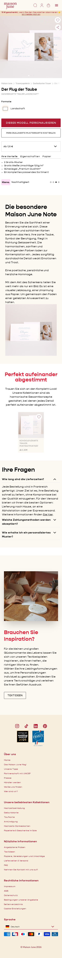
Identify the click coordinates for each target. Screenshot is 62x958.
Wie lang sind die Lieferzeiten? (23, 479)
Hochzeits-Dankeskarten (17, 826)
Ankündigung (11, 821)
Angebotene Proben (14, 847)
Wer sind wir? (11, 791)
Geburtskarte (11, 812)
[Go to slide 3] (33, 75)
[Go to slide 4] (58, 182)
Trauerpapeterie (23, 83)
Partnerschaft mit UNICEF (17, 773)
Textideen (9, 851)
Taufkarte (9, 817)
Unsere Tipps (11, 769)
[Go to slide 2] (31, 75)
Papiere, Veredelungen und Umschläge (24, 856)
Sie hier (48, 514)
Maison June (6, 83)
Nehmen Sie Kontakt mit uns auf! (21, 869)
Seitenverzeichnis (13, 904)
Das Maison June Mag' (15, 764)
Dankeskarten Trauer (42, 83)
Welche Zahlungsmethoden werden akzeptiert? (26, 521)
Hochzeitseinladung (14, 808)
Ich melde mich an (31, 14)
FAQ (6, 865)
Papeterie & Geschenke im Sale (20, 830)
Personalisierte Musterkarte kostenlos (31, 133)
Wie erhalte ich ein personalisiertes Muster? (26, 534)
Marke (7, 760)
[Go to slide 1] (28, 75)
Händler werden (12, 782)
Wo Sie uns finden (13, 787)
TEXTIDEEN (14, 695)
